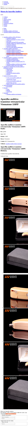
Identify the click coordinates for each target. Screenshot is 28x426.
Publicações (6, 20)
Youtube (5, 4)
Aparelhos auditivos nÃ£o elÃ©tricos (12, 37)
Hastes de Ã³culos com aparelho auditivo (15, 84)
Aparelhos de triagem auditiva (13, 73)
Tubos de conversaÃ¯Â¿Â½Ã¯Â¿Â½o (15, 39)
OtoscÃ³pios (9, 69)
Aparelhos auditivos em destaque (13, 94)
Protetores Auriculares (11, 46)
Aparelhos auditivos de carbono (13, 50)
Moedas (8, 90)
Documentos (9, 86)
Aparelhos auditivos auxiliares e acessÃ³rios (13, 57)
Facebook (5, 1)
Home (4, 28)
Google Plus (6, 3)
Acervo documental (7, 85)
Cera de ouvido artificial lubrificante (14, 47)
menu (2, 14)
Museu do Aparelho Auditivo (11, 11)
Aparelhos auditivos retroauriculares (11, 32)
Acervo (5, 18)
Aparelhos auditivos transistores (13, 52)
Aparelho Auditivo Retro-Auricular (14, 143)
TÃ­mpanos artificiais (11, 44)
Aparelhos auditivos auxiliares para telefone (16, 64)
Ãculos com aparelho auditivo (10, 75)
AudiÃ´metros (9, 70)
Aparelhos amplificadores (12, 59)
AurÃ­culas (8, 41)
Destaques (5, 93)
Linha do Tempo (7, 19)
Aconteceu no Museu (8, 23)
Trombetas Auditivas (11, 38)
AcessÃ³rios (9, 91)
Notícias (5, 24)
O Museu (5, 17)
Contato (5, 26)
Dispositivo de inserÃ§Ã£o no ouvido (15, 42)
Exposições (6, 22)
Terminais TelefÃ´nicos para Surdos (14, 65)
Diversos (8, 74)
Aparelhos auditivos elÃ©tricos (10, 31)
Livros (7, 89)
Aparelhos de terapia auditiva (13, 60)
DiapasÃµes (9, 71)
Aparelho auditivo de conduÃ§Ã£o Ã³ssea (16, 43)
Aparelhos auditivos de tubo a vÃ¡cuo (15, 51)
